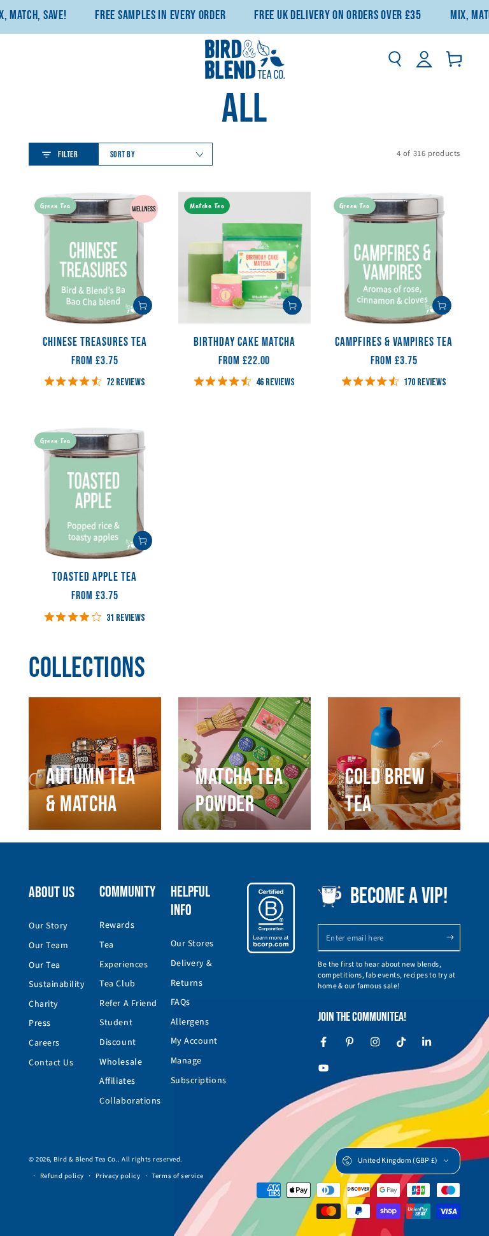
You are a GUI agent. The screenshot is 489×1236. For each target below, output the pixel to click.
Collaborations (130, 1101)
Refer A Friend (128, 1003)
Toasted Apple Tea (94, 577)
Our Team (48, 945)
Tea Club (117, 983)
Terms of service (178, 1176)
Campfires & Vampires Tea (394, 342)
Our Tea (44, 965)
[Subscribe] (453, 937)
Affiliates (117, 1081)
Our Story (48, 926)
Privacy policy (118, 1176)
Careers (44, 1043)
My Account (194, 1041)
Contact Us (51, 1062)
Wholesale (120, 1062)
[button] (394, 59)
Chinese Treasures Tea (95, 342)
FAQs (180, 1002)
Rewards (116, 925)
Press (40, 1023)
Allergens (190, 1022)
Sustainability (57, 984)
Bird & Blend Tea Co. (85, 1159)
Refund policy (62, 1176)
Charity (44, 1004)
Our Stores (192, 943)
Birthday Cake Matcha (244, 342)
